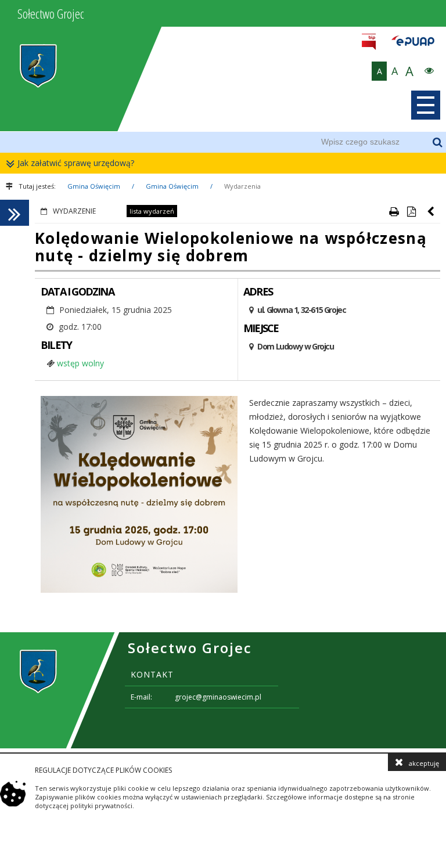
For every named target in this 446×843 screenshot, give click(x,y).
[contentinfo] (223, 690)
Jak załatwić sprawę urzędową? (75, 162)
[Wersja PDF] (411, 211)
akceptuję (424, 763)
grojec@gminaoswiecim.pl (218, 697)
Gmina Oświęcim (93, 186)
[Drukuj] (393, 211)
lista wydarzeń (152, 211)
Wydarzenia (242, 186)
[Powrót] (431, 211)
